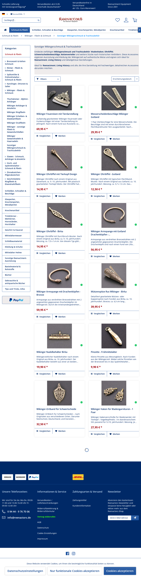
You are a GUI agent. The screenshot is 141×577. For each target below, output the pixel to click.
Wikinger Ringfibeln (16, 112)
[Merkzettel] (117, 20)
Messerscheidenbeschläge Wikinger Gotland (109, 115)
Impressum (42, 538)
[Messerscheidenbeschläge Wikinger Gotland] (114, 98)
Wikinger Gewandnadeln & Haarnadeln (15, 138)
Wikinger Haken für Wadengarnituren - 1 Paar (112, 411)
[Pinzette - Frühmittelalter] (114, 336)
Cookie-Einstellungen (47, 533)
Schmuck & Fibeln (13, 54)
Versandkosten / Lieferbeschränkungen (47, 501)
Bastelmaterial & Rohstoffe (13, 268)
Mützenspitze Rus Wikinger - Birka (109, 291)
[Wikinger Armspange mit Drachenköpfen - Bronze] (59, 275)
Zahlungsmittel (79, 500)
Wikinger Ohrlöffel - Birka (49, 231)
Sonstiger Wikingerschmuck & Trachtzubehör (16, 148)
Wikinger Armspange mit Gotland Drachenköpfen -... (108, 233)
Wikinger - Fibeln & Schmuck (15, 91)
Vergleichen (44, 136)
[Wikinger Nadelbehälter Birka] (59, 336)
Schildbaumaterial (13, 241)
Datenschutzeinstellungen (25, 571)
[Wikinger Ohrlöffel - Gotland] (114, 158)
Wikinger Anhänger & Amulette (17, 106)
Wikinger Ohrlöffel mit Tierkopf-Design (56, 174)
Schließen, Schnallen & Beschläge (15, 192)
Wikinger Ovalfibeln (16, 122)
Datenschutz (43, 527)
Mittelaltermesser (13, 235)
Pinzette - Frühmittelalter (104, 351)
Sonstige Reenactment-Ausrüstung (16, 259)
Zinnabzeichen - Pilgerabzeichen (13, 173)
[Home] (5, 30)
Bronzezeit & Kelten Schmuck (15, 62)
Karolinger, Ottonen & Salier (16, 85)
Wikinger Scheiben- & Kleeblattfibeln (17, 117)
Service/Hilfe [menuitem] (17, 14)
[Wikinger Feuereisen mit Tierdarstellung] (59, 98)
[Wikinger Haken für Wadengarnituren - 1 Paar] (114, 393)
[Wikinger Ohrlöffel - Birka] (59, 215)
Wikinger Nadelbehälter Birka (51, 351)
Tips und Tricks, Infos (15, 289)
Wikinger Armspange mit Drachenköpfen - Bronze (58, 293)
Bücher (8, 275)
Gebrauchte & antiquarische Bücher (15, 282)
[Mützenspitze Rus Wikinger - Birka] (114, 275)
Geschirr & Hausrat (14, 230)
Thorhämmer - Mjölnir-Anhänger (18, 100)
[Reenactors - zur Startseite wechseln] (70, 20)
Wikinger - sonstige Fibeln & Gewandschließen (16, 129)
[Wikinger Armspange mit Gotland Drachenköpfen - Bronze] (114, 215)
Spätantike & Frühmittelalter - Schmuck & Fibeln (13, 77)
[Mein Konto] (126, 20)
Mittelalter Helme (13, 252)
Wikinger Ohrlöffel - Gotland (105, 174)
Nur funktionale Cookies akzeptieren (74, 571)
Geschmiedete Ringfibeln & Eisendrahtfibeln (13, 181)
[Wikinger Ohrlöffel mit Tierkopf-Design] (59, 158)
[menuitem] (29, 20)
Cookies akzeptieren (120, 571)
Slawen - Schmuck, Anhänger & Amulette (15, 157)
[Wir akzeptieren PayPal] (16, 300)
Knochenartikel (12, 210)
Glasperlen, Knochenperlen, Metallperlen (12, 202)
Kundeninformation (82, 505)
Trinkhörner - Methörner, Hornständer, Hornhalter (11, 220)
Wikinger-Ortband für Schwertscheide (56, 409)
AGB (39, 522)
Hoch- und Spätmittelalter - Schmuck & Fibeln (13, 166)
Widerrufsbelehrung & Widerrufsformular (47, 509)
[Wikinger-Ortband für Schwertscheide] (59, 393)
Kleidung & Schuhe (14, 247)
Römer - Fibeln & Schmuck (13, 69)
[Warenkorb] (134, 20)
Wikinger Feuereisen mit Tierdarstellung (57, 113)
